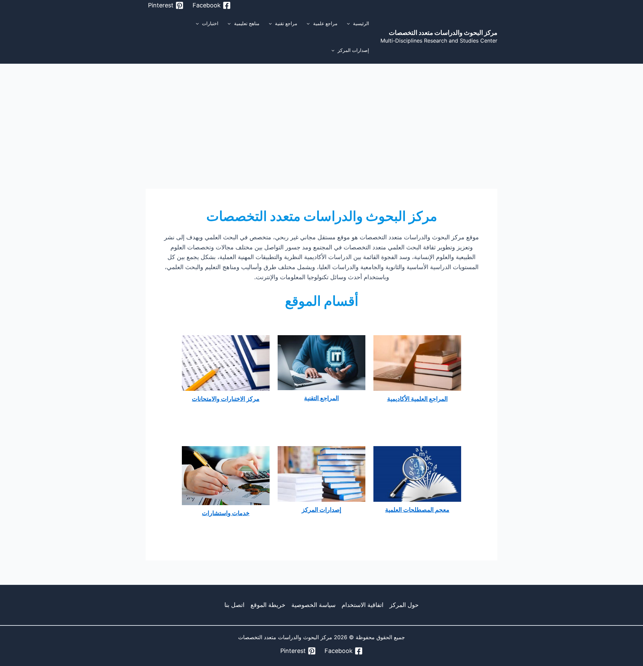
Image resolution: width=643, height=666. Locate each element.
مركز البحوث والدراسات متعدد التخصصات (443, 33)
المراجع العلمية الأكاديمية (417, 398)
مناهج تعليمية (247, 23)
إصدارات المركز (353, 50)
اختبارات (210, 23)
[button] (350, 23)
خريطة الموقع (268, 604)
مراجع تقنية (286, 23)
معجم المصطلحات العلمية (417, 509)
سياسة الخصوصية (313, 604)
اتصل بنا (234, 604)
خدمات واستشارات (225, 513)
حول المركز (404, 604)
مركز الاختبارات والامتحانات (226, 398)
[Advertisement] (321, 114)
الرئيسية (361, 23)
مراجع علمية (325, 23)
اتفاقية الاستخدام (362, 604)
